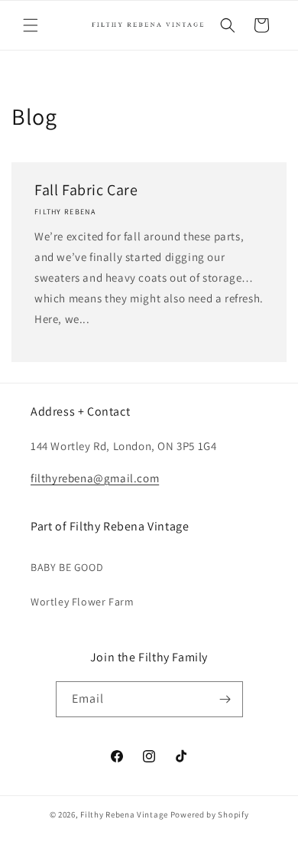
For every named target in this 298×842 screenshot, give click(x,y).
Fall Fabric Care (86, 190)
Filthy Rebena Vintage (124, 814)
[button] (30, 25)
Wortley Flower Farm (82, 602)
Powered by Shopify (209, 814)
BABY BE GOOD (67, 567)
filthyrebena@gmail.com (95, 478)
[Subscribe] (225, 699)
